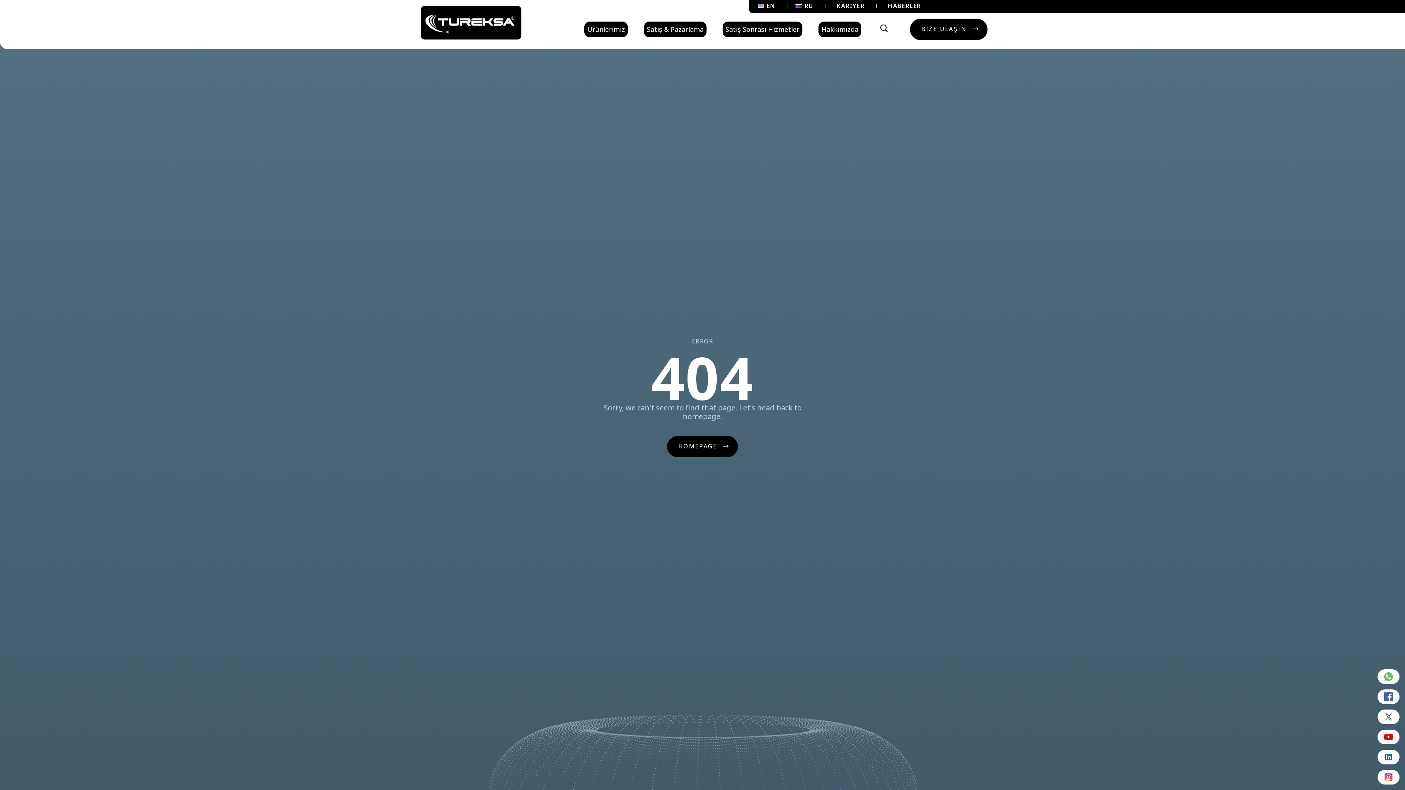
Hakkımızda (839, 29)
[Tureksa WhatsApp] (1389, 676)
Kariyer (851, 6)
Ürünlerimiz (606, 29)
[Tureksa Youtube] (1389, 737)
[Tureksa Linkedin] (1389, 757)
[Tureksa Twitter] (1389, 717)
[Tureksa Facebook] (1389, 696)
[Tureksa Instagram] (1389, 777)
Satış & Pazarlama (675, 29)
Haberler (904, 6)
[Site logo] (471, 22)
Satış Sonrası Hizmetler (762, 29)
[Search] (884, 28)
